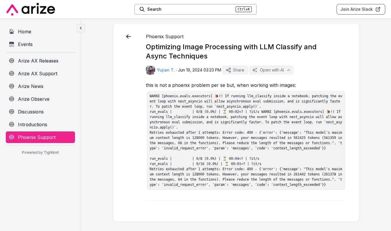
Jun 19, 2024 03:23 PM (199, 69)
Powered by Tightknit (40, 152)
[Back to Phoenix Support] (128, 36)
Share (238, 69)
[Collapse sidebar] (81, 28)
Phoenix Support (164, 36)
